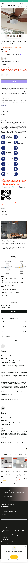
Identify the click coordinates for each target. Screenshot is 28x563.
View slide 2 (14, 237)
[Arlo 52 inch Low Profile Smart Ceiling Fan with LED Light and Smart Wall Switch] (18, 458)
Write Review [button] (14, 307)
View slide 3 (17, 237)
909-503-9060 (6, 535)
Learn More (3, 105)
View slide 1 (10, 237)
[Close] (2, 278)
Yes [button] (12, 395)
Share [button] (18, 395)
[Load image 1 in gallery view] (8, 36)
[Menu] (1, 6)
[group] (14, 302)
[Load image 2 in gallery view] (11, 36)
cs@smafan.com (7, 540)
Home (2, 39)
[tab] (16, 337)
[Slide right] (23, 36)
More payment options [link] (14, 84)
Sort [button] (2, 332)
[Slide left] (5, 36)
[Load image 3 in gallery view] (14, 36)
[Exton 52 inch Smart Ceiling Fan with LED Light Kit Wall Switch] (6, 458)
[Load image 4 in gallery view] (17, 36)
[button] (18, 6)
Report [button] (15, 395)
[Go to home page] (12, 6)
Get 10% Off (2, 282)
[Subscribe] (24, 493)
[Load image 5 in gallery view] (20, 36)
